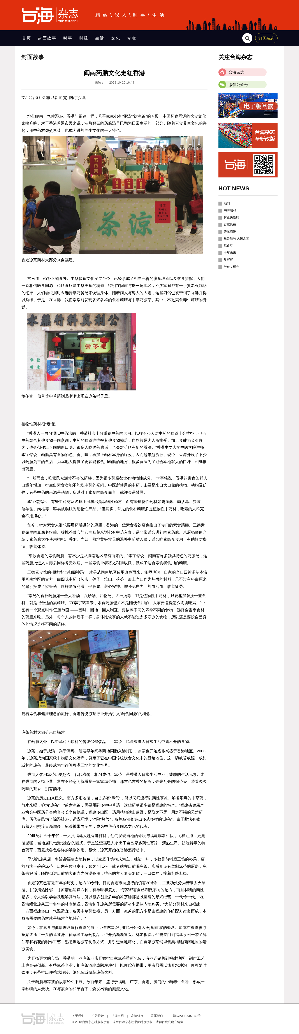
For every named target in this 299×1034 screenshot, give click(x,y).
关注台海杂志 (235, 57)
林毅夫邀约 (231, 217)
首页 (26, 38)
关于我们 (78, 1016)
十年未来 (230, 252)
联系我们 (157, 1016)
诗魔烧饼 (230, 231)
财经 (83, 38)
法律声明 (117, 1016)
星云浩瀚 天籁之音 (236, 238)
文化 (115, 38)
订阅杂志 (266, 38)
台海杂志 (236, 72)
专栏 (131, 38)
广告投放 (98, 1016)
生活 (99, 38)
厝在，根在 (231, 266)
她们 (227, 203)
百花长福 (230, 224)
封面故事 (47, 38)
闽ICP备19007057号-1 (188, 1016)
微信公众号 (238, 84)
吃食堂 (228, 245)
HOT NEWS (233, 188)
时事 (67, 38)
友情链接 (137, 1016)
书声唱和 (230, 210)
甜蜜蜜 (228, 259)
